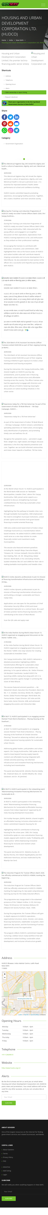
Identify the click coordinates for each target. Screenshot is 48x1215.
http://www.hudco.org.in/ (11, 1068)
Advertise (6, 1167)
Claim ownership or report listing (16, 92)
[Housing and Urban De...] (24, 994)
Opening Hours (10, 84)
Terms (5, 1153)
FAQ (4, 1161)
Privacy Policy (8, 1157)
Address (8, 76)
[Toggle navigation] (43, 5)
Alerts (7, 88)
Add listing (7, 1171)
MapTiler (26, 1014)
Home (4, 40)
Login (5, 1175)
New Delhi (20, 40)
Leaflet (20, 1014)
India (11, 40)
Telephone (9, 80)
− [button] (4, 977)
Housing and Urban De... (25, 998)
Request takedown (11, 97)
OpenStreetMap (34, 1014)
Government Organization (14, 144)
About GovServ (8, 1150)
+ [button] (4, 974)
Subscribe (8, 1103)
